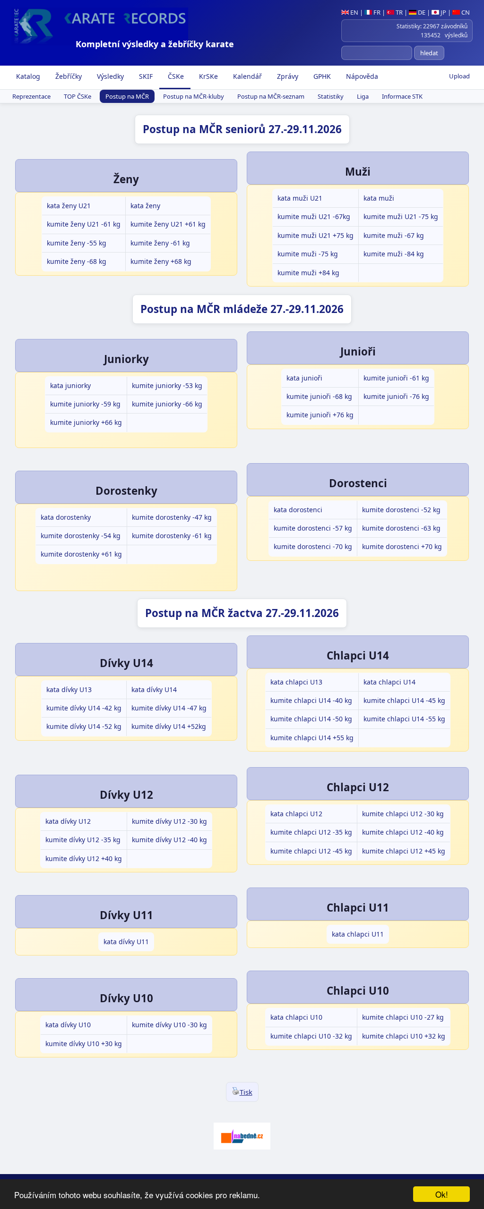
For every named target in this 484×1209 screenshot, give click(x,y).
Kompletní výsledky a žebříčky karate (155, 44)
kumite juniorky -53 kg (167, 385)
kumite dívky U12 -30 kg (169, 821)
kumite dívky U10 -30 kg (169, 1024)
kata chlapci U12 (296, 813)
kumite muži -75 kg (307, 253)
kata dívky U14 (154, 689)
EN (353, 12)
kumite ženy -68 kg (76, 261)
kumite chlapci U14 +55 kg (312, 737)
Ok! (441, 1194)
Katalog (27, 76)
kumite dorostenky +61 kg (81, 554)
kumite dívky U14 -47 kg (169, 707)
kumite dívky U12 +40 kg (83, 858)
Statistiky (331, 96)
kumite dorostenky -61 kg (172, 535)
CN (465, 12)
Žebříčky (67, 76)
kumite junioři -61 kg (396, 377)
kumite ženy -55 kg (76, 242)
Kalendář (246, 76)
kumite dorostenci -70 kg (313, 546)
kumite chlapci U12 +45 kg (403, 850)
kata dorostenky (66, 517)
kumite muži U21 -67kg (313, 216)
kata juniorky (70, 385)
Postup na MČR (127, 96)
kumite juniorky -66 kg (167, 403)
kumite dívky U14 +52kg (168, 726)
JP (442, 12)
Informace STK (402, 96)
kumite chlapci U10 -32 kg (311, 1035)
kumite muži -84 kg (393, 253)
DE (420, 12)
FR (376, 12)
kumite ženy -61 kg (160, 242)
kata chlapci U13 (296, 681)
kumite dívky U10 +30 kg (83, 1043)
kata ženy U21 (69, 205)
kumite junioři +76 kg (320, 414)
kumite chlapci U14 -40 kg (311, 700)
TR (398, 12)
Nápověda (361, 76)
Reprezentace (31, 96)
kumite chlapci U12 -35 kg (311, 832)
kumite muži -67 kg (393, 235)
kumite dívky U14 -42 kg (83, 707)
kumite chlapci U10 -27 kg (403, 1017)
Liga (363, 96)
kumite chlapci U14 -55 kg (404, 718)
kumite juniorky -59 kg (85, 403)
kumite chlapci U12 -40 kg (403, 832)
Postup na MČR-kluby (193, 96)
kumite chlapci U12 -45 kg (311, 850)
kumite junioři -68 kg (319, 396)
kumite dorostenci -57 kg (313, 528)
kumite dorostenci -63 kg (401, 528)
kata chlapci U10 (296, 1017)
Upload (459, 76)
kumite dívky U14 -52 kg (83, 726)
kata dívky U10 (68, 1024)
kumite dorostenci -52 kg (401, 509)
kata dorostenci (298, 509)
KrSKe (207, 76)
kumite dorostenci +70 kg (402, 546)
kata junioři (304, 377)
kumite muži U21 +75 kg (315, 235)
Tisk (246, 1092)
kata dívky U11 (126, 941)
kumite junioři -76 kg (396, 396)
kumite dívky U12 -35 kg (83, 839)
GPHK (321, 76)
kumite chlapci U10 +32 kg (403, 1035)
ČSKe (175, 76)
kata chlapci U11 (358, 934)
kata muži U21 (299, 198)
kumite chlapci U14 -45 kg (404, 700)
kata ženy (145, 205)
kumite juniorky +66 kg (86, 422)
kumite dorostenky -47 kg (172, 517)
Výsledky (109, 76)
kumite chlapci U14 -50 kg (311, 718)
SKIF (145, 76)
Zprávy (286, 76)
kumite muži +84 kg (308, 272)
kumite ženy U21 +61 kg (168, 224)
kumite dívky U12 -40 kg (169, 839)
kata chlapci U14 (389, 681)
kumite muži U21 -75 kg (400, 216)
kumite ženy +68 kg (160, 261)
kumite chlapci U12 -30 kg (403, 813)
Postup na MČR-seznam (270, 96)
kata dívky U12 (68, 821)
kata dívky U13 (69, 689)
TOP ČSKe (77, 96)
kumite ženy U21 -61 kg (84, 224)
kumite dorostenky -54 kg (81, 535)
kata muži (378, 198)
